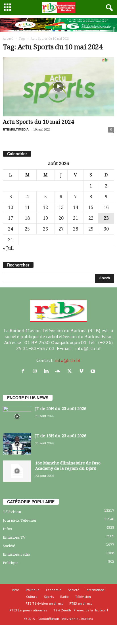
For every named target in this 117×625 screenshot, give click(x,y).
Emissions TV (14, 537)
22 (90, 218)
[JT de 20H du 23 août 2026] (17, 416)
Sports (49, 596)
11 (27, 207)
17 (10, 218)
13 (61, 207)
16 (106, 207)
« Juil (8, 248)
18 (27, 218)
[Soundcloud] (59, 371)
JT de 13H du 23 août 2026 (60, 436)
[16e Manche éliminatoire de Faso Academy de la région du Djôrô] (17, 471)
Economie (53, 590)
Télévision (12, 512)
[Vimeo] (82, 371)
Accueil (8, 38)
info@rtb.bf (68, 360)
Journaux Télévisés (19, 520)
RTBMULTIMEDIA (16, 129)
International (95, 590)
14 (75, 207)
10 (10, 207)
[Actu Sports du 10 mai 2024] (58, 86)
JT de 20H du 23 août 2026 (60, 408)
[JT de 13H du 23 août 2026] (17, 444)
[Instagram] (36, 371)
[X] (71, 371)
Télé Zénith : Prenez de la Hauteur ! (80, 610)
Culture (31, 596)
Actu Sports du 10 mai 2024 (38, 122)
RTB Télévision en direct (44, 603)
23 (106, 218)
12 (45, 207)
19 (45, 218)
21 (75, 218)
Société (9, 546)
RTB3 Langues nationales (28, 610)
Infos (7, 529)
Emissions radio (16, 554)
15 (90, 207)
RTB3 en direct (80, 603)
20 (61, 218)
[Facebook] (24, 371)
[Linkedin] (47, 371)
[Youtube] (93, 371)
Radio (64, 596)
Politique (10, 563)
